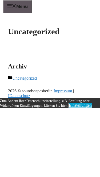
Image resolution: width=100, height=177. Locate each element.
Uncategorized (24, 78)
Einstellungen (80, 105)
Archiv (17, 66)
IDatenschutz (19, 95)
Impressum (63, 91)
